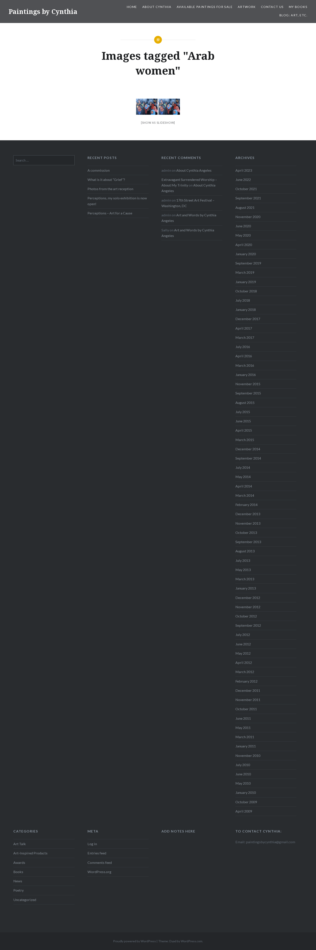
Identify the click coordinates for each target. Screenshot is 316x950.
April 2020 (243, 245)
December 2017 (247, 319)
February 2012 (246, 681)
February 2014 (246, 504)
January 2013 (245, 588)
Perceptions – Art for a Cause (109, 213)
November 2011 (247, 700)
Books (18, 872)
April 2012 (243, 662)
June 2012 (243, 644)
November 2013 (247, 523)
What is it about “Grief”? (106, 179)
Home (132, 7)
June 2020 (243, 226)
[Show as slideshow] (158, 122)
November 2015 (247, 384)
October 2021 (246, 189)
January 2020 (245, 254)
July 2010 (242, 765)
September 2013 (248, 542)
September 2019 (248, 263)
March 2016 (244, 365)
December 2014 (247, 449)
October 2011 (246, 709)
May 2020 (243, 235)
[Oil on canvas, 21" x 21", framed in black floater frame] (147, 107)
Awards (19, 862)
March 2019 (244, 272)
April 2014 (243, 486)
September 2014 (248, 458)
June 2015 (243, 421)
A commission (98, 170)
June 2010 (243, 774)
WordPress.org (99, 872)
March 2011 (244, 737)
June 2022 (243, 179)
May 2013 (243, 570)
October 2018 (246, 291)
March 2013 (244, 579)
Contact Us (272, 7)
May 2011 (243, 727)
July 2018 (242, 300)
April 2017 (243, 328)
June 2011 (243, 718)
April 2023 (243, 170)
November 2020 (247, 217)
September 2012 (248, 625)
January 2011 (245, 746)
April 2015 (243, 430)
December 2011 (247, 690)
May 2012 (243, 653)
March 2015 (244, 440)
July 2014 (242, 467)
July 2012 (242, 634)
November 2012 (247, 607)
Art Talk (19, 844)
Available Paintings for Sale (205, 7)
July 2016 (242, 347)
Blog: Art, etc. (293, 15)
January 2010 (245, 792)
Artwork (247, 7)
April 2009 (243, 811)
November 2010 (247, 755)
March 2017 (244, 337)
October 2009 (246, 802)
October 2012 (246, 616)
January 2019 (245, 282)
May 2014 (243, 477)
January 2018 (245, 309)
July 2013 (242, 560)
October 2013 (246, 532)
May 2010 (243, 783)
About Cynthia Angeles (194, 170)
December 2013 (247, 514)
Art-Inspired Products (30, 853)
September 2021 (248, 198)
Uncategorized (24, 900)
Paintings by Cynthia (43, 11)
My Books (298, 7)
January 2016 (245, 375)
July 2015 (242, 412)
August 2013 (245, 551)
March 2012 (244, 672)
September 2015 (248, 393)
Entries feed (96, 853)
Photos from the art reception (110, 189)
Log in (92, 844)
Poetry (18, 890)
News (17, 881)
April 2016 (243, 356)
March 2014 (244, 495)
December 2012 (247, 598)
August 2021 (245, 207)
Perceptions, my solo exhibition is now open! (117, 201)
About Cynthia (157, 7)
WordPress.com (191, 941)
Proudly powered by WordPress (134, 941)
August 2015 (245, 402)
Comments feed (99, 862)
